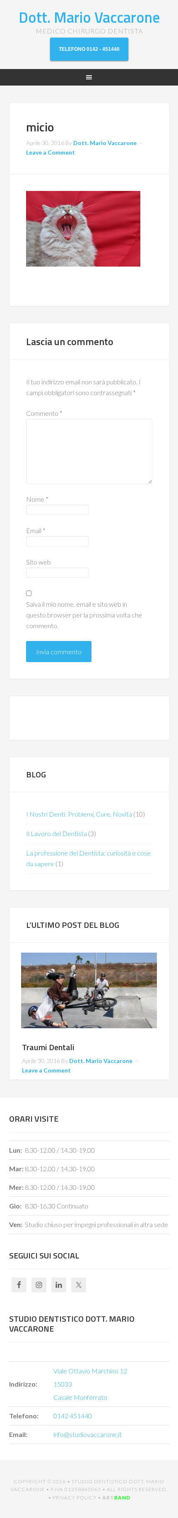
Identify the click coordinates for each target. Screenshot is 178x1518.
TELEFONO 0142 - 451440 (89, 49)
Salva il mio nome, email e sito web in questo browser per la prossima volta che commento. (84, 614)
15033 (62, 1384)
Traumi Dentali (48, 1047)
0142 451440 (72, 1416)
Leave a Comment (50, 152)
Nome (37, 499)
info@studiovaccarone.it (87, 1434)
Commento (44, 413)
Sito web (38, 562)
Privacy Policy (74, 1497)
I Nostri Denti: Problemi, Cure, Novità (79, 814)
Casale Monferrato (80, 1397)
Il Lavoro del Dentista (56, 833)
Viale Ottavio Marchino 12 (90, 1371)
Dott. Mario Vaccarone (89, 17)
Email (36, 530)
